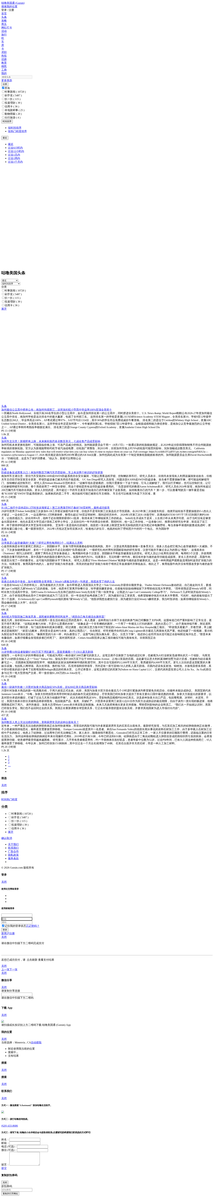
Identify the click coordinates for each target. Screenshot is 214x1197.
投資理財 (13, 102)
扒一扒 (12, 99)
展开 (4, 308)
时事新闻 (15, 91)
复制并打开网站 (10, 1193)
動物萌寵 (13, 113)
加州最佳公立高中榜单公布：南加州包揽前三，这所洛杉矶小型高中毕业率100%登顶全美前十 (56, 409)
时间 (4, 799)
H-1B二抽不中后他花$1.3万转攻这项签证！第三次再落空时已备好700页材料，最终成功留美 (55, 507)
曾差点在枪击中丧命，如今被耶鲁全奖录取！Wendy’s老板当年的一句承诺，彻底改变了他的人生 (58, 581)
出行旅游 (12, 117)
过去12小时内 (16, 151)
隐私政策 (13, 854)
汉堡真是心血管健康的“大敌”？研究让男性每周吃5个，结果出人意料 (42, 542)
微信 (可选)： (9, 1150)
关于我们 (13, 844)
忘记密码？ (32, 925)
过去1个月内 (15, 161)
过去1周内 (14, 158)
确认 (4, 838)
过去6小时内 (15, 147)
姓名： (5, 1139)
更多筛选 (6, 80)
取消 (9, 838)
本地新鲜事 (14, 110)
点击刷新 (32, 959)
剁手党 (13, 95)
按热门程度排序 (17, 131)
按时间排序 (14, 127)
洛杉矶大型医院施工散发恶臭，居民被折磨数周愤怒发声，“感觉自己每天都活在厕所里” (53, 616)
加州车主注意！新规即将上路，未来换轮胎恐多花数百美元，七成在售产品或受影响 (50, 441)
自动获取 (36, 1042)
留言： (5, 1164)
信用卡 (12, 106)
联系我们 (13, 847)
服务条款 (13, 858)
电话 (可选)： (9, 1146)
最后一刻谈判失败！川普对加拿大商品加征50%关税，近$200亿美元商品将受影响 (49, 687)
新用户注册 (8, 933)
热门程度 (12, 799)
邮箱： (5, 1143)
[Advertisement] (101, 334)
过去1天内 (14, 154)
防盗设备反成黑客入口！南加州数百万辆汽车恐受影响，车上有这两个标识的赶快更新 (52, 472)
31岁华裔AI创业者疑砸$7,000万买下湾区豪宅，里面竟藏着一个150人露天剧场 (47, 651)
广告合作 (13, 851)
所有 (7, 88)
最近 (10, 144)
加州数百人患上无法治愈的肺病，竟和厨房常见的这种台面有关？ (40, 722)
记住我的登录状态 (15, 925)
